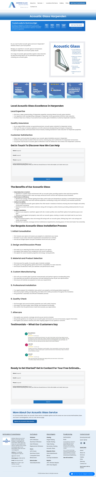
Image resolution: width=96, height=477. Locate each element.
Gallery (62, 3)
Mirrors (48, 455)
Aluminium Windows (35, 442)
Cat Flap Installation (52, 457)
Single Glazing (51, 439)
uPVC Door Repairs (52, 465)
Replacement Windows (36, 446)
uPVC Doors (33, 451)
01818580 (19, 466)
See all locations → (68, 457)
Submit (48, 179)
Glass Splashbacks (52, 453)
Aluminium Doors (35, 453)
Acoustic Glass (51, 448)
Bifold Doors (33, 457)
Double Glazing (51, 442)
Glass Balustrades (35, 462)
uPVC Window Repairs (53, 462)
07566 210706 (22, 458)
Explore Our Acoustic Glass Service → (25, 421)
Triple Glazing (50, 444)
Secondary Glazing (52, 446)
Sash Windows (34, 444)
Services (39, 3)
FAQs (67, 3)
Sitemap (82, 461)
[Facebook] (84, 443)
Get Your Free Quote (76, 25)
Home (81, 450)
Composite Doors (35, 455)
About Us (33, 3)
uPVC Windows (34, 439)
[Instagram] (81, 443)
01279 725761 (17, 456)
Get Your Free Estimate (78, 3)
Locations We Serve (52, 3)
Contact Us (33, 6)
